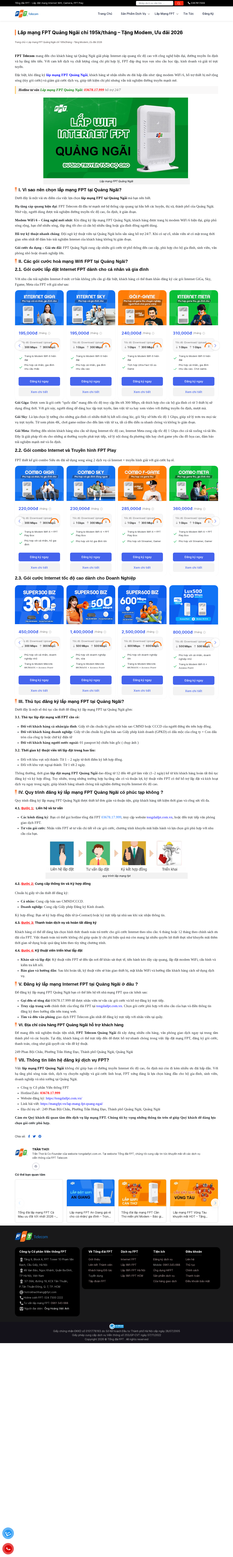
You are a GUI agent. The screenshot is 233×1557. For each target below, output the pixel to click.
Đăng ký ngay (39, 381)
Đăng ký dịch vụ (163, 1259)
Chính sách (192, 1270)
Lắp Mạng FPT (165, 13)
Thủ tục (190, 1264)
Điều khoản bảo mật (198, 1281)
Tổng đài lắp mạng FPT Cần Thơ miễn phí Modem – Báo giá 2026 (142, 1214)
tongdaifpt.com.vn (160, 817)
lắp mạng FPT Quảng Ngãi (67, 75)
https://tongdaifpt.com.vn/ (64, 1098)
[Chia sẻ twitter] (33, 1136)
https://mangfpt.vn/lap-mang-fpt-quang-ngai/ (71, 1104)
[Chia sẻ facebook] (27, 1136)
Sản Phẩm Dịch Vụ (133, 13)
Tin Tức (188, 13)
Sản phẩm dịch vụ (164, 1275)
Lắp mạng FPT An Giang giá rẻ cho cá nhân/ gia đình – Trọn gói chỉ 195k (90, 1214)
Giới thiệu (94, 1259)
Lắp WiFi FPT (129, 1264)
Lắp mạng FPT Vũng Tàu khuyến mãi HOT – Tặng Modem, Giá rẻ (190, 1214)
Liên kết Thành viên (100, 1264)
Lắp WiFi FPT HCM (132, 1275)
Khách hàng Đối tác (100, 1270)
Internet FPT (128, 1259)
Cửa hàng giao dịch (165, 1281)
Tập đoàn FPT (97, 1281)
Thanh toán (193, 1275)
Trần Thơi (40, 1149)
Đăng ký (208, 13)
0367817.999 (197, 3)
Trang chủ (105, 13)
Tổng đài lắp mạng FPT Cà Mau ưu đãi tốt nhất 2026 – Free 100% (37, 1214)
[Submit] (178, 3)
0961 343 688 (59, 1303)
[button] (215, 345)
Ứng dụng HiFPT (163, 1270)
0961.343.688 (171, 1264)
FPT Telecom (25, 56)
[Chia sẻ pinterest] (38, 1136)
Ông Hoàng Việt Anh (56, 1308)
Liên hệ (190, 1259)
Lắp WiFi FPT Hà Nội (133, 1270)
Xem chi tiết (39, 392)
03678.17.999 (94, 90)
